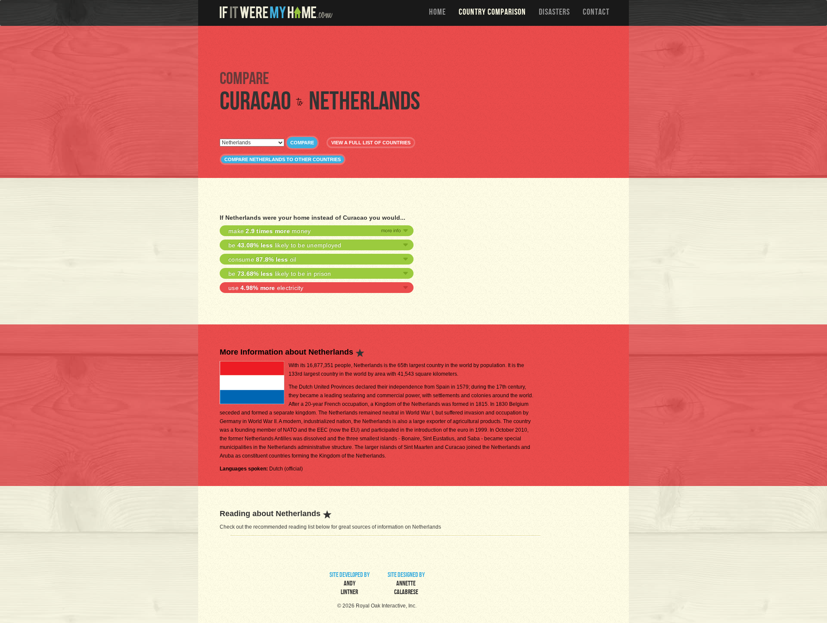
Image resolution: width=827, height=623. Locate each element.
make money (269, 230)
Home (437, 13)
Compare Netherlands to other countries (282, 159)
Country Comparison (492, 13)
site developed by (350, 584)
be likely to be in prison (279, 273)
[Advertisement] (415, 47)
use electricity (266, 287)
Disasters (554, 13)
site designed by (406, 584)
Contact (596, 13)
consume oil (262, 259)
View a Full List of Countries (370, 142)
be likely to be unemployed (285, 245)
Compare (302, 142)
